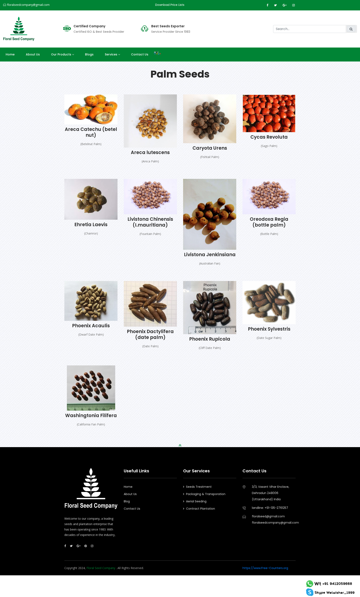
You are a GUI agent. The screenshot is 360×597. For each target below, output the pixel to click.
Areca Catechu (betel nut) (91, 132)
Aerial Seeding (196, 501)
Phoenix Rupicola (209, 339)
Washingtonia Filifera (91, 415)
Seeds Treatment (199, 487)
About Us (130, 494)
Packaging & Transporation (205, 494)
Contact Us (139, 54)
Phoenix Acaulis (91, 325)
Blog (127, 501)
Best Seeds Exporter (168, 26)
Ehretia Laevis (91, 224)
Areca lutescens (150, 152)
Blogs (89, 54)
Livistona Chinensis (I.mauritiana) (150, 222)
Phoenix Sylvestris (269, 329)
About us (33, 54)
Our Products (61, 54)
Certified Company (89, 26)
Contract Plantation (200, 509)
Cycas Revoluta (269, 137)
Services (111, 54)
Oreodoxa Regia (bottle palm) (269, 222)
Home (10, 54)
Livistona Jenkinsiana (210, 254)
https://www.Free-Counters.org (265, 568)
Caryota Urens (209, 148)
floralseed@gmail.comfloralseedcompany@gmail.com (274, 519)
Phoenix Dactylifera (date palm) (150, 334)
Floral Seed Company (101, 568)
